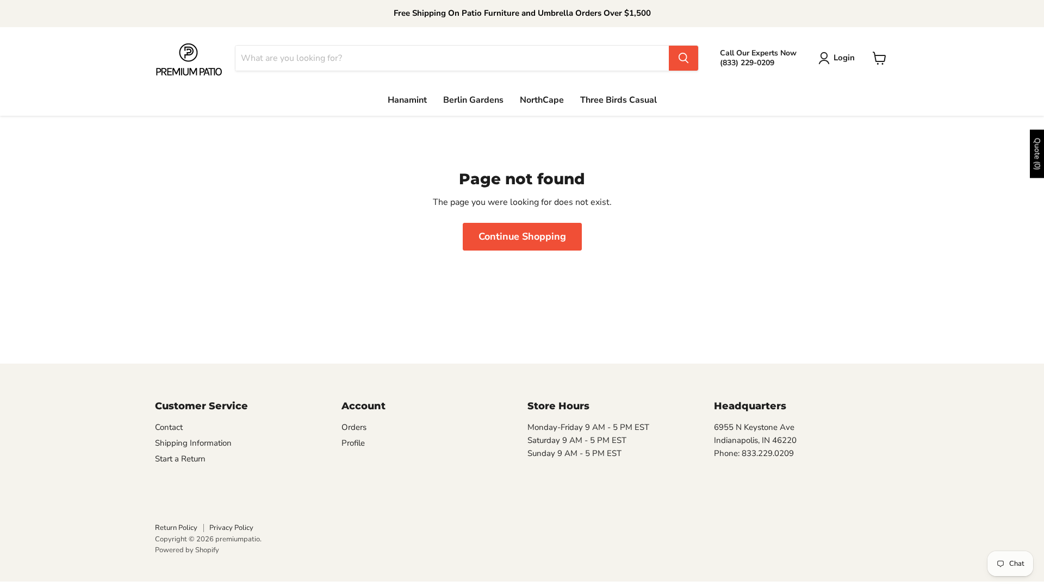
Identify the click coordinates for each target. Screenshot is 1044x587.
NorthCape (542, 100)
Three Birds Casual (618, 100)
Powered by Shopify (187, 550)
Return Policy (176, 528)
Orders (353, 427)
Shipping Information (193, 443)
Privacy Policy (231, 528)
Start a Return (180, 458)
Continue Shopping (522, 236)
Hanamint (407, 100)
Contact (169, 427)
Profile (353, 443)
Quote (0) (1037, 154)
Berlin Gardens (473, 100)
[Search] (683, 58)
